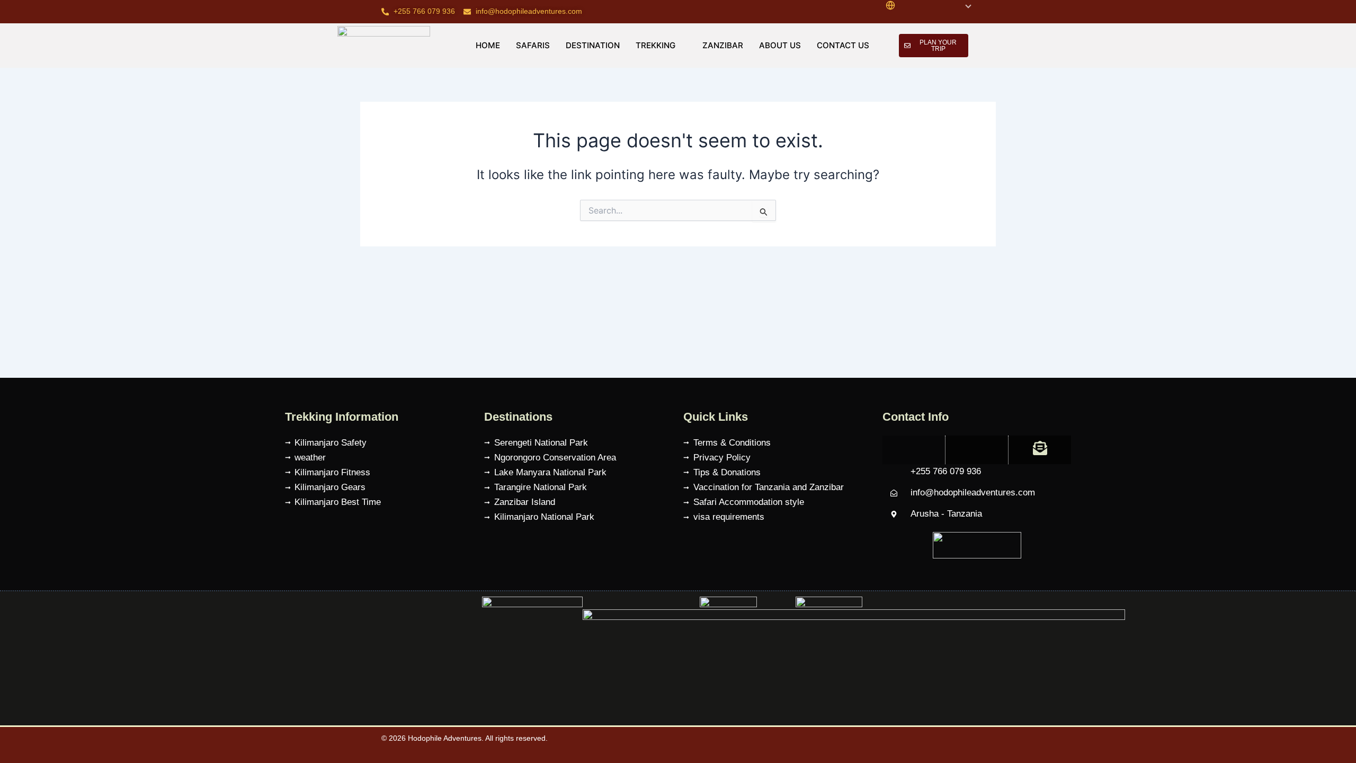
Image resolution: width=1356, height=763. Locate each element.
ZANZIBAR (722, 45)
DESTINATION (593, 45)
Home (488, 45)
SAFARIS (533, 45)
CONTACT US (843, 45)
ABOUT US (780, 45)
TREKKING (655, 45)
